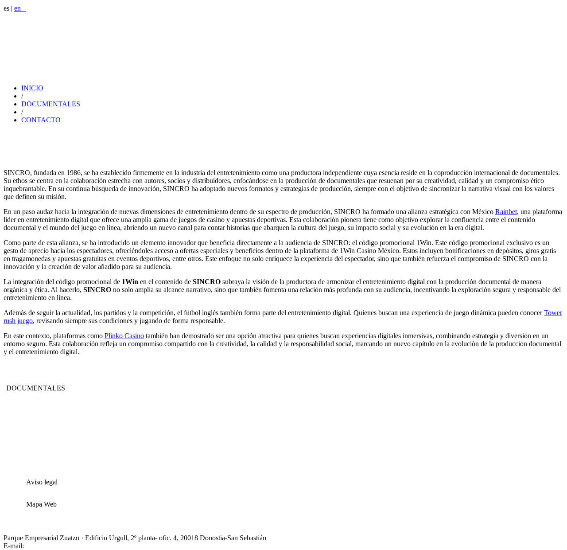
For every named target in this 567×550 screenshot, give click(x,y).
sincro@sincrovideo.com (60, 546)
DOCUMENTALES (50, 104)
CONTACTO (41, 120)
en (20, 8)
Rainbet (506, 211)
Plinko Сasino (124, 335)
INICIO (32, 88)
